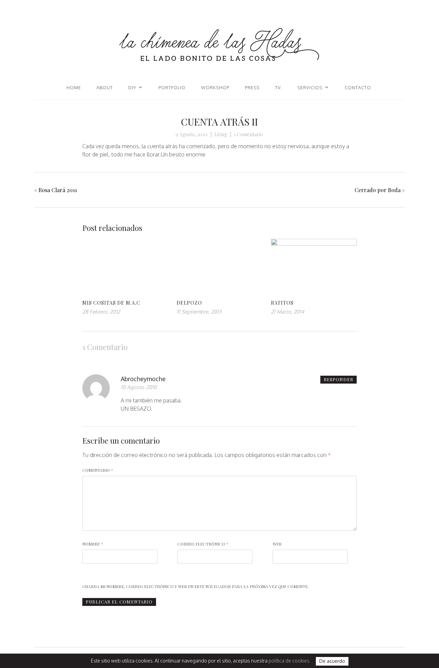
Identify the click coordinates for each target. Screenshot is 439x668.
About (104, 87)
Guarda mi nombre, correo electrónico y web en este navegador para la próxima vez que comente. (195, 586)
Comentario (97, 470)
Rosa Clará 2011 (57, 190)
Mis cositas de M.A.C (111, 303)
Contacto (358, 87)
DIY (132, 87)
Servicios (309, 87)
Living (220, 134)
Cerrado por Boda (378, 190)
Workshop (215, 87)
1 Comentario (248, 134)
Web (277, 544)
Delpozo (189, 303)
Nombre (92, 544)
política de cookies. (289, 661)
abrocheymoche (143, 379)
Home (74, 87)
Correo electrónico (202, 544)
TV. (278, 87)
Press (252, 87)
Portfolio (172, 87)
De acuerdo (332, 661)
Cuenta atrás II (219, 121)
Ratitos (282, 303)
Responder (338, 379)
